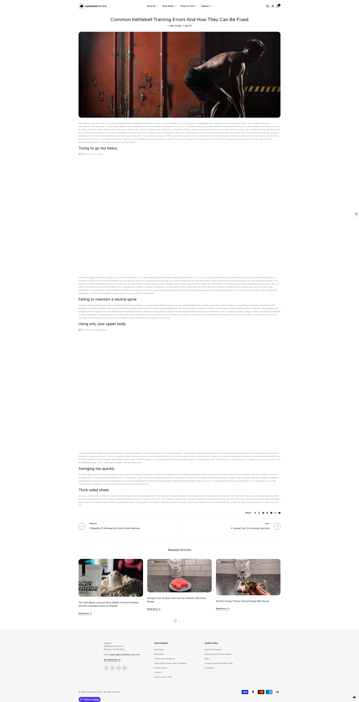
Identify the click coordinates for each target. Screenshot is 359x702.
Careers (158, 672)
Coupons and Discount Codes (219, 663)
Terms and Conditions (164, 658)
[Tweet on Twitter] (259, 513)
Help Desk (158, 649)
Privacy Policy (160, 668)
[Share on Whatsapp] (275, 513)
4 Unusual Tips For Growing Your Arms (250, 528)
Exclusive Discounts (163, 677)
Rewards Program (213, 649)
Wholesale (159, 654)
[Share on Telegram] (271, 513)
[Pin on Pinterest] (263, 513)
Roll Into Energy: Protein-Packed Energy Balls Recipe (242, 601)
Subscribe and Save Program (218, 654)
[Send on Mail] (279, 513)
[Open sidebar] (356, 214)
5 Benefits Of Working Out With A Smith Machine (114, 528)
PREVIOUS (93, 523)
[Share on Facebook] (255, 513)
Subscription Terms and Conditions (170, 663)
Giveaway (209, 668)
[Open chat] (354, 697)
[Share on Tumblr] (267, 513)
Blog (207, 658)
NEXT (267, 523)
